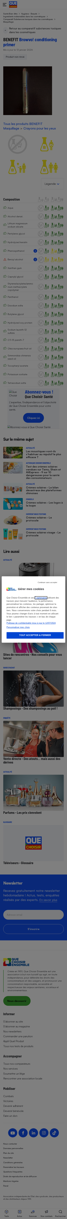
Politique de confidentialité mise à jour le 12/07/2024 (31, 623)
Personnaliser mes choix (18, 627)
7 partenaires (41, 598)
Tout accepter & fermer (35, 635)
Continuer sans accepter (47, 582)
